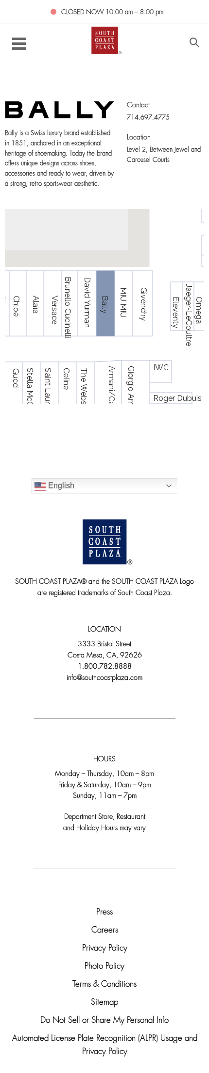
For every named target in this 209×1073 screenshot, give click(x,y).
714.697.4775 (148, 118)
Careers (104, 930)
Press (104, 912)
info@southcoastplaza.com (104, 678)
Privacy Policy (104, 948)
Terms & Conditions (104, 984)
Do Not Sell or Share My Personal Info (104, 1020)
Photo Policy (104, 966)
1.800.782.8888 (105, 667)
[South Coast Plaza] (105, 39)
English (60, 485)
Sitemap (104, 1002)
